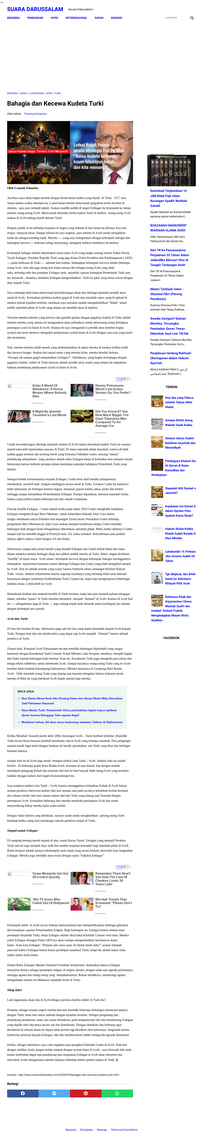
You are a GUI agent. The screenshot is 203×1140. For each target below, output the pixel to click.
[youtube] (182, 9)
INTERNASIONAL (76, 17)
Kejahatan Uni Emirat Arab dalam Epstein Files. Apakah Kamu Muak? (182, 511)
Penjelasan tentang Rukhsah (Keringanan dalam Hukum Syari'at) (170, 358)
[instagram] (191, 9)
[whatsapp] (117, 1093)
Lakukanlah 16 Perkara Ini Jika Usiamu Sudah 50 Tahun (182, 556)
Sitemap (102, 1129)
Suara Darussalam (35, 9)
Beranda (13, 17)
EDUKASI (116, 17)
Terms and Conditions (124, 1129)
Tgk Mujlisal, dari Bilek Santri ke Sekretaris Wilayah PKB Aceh (180, 578)
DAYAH (99, 17)
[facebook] (163, 9)
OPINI (54, 17)
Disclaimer (86, 1129)
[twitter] (173, 9)
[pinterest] (86, 1093)
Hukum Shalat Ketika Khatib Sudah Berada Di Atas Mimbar (180, 533)
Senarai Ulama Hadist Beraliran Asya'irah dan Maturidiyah (180, 442)
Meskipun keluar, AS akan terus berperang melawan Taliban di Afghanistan (72, 722)
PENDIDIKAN (35, 17)
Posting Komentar (35, 113)
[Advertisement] (70, 56)
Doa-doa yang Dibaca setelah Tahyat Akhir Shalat (179, 402)
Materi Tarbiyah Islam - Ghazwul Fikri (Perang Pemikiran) (167, 294)
